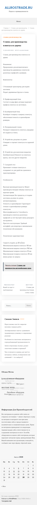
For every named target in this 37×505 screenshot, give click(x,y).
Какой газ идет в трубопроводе (8, 288)
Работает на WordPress (9, 499)
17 (4, 474)
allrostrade (23, 50)
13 (18, 471)
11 (9, 471)
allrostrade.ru (18, 7)
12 (14, 471)
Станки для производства (12, 37)
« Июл (4, 486)
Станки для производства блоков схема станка (27, 290)
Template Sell (6, 501)
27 (18, 477)
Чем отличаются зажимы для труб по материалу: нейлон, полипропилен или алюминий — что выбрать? (17, 354)
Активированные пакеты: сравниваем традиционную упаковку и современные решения (18, 333)
